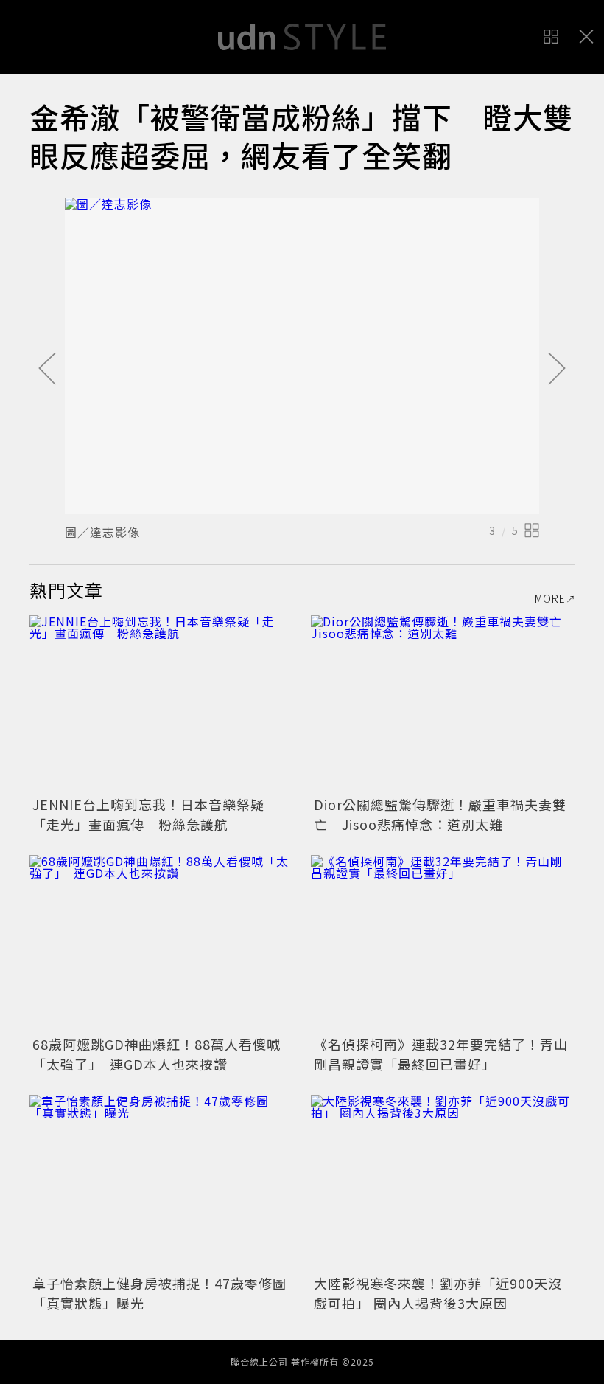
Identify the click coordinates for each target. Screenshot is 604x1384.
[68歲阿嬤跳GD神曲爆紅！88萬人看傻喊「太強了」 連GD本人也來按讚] (161, 943)
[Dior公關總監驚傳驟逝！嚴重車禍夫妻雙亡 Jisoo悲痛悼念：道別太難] (443, 703)
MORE (550, 598)
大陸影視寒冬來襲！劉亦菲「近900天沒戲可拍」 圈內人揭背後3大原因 (438, 1292)
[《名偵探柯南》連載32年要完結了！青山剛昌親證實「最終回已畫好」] (443, 943)
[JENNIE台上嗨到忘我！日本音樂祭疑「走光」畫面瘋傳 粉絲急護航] (161, 703)
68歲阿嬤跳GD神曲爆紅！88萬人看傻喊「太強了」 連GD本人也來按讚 (156, 1053)
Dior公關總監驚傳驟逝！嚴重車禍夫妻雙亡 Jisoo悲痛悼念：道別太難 (440, 814)
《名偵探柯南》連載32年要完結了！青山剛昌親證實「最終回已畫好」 (441, 1053)
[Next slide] (557, 369)
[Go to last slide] (47, 369)
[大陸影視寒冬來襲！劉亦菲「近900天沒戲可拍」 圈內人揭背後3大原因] (443, 1183)
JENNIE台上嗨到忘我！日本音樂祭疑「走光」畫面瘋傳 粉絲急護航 (148, 814)
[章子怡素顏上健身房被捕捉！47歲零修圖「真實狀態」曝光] (161, 1183)
